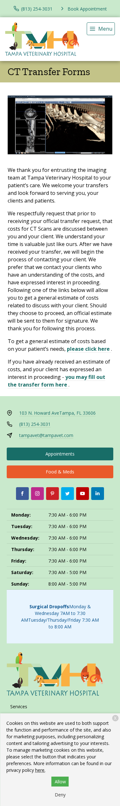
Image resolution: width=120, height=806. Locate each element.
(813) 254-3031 (35, 424)
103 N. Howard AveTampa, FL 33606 (57, 413)
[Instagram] (37, 493)
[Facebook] (22, 493)
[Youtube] (82, 493)
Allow (60, 782)
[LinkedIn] (97, 493)
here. (40, 770)
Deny (60, 795)
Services (18, 706)
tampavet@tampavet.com (46, 435)
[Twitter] (67, 493)
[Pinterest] (52, 493)
